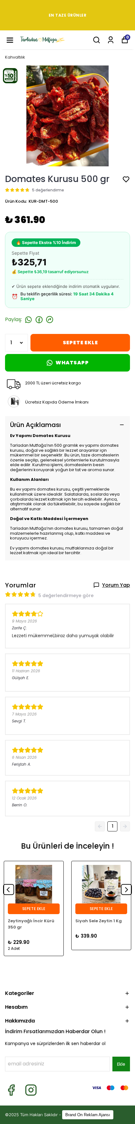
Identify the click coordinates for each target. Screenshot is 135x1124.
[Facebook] (11, 1090)
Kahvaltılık (15, 57)
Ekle (121, 1064)
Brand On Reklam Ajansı (87, 1114)
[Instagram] (31, 1090)
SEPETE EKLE (80, 342)
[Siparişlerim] (111, 40)
